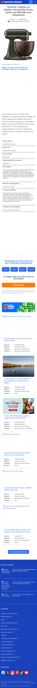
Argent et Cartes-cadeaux (7, 613)
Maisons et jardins (24, 21)
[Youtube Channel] (26, 672)
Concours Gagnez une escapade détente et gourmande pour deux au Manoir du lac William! (17, 381)
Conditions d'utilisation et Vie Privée (21, 686)
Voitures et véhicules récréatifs (9, 657)
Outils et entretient (7, 644)
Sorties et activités (6, 654)
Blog (2, 619)
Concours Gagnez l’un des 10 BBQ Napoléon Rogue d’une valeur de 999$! (24, 570)
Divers (2, 626)
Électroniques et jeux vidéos (8, 629)
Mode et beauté (5, 648)
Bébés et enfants (5, 616)
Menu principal (35, 2)
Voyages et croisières (6, 660)
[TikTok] (22, 672)
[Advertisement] (18, 90)
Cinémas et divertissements (8, 623)
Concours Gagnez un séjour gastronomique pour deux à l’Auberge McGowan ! (23, 582)
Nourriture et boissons (7, 651)
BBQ (3, 635)
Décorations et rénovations (9, 638)
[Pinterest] (17, 672)
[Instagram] (12, 672)
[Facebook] (3, 672)
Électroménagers (14, 21)
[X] (8, 672)
